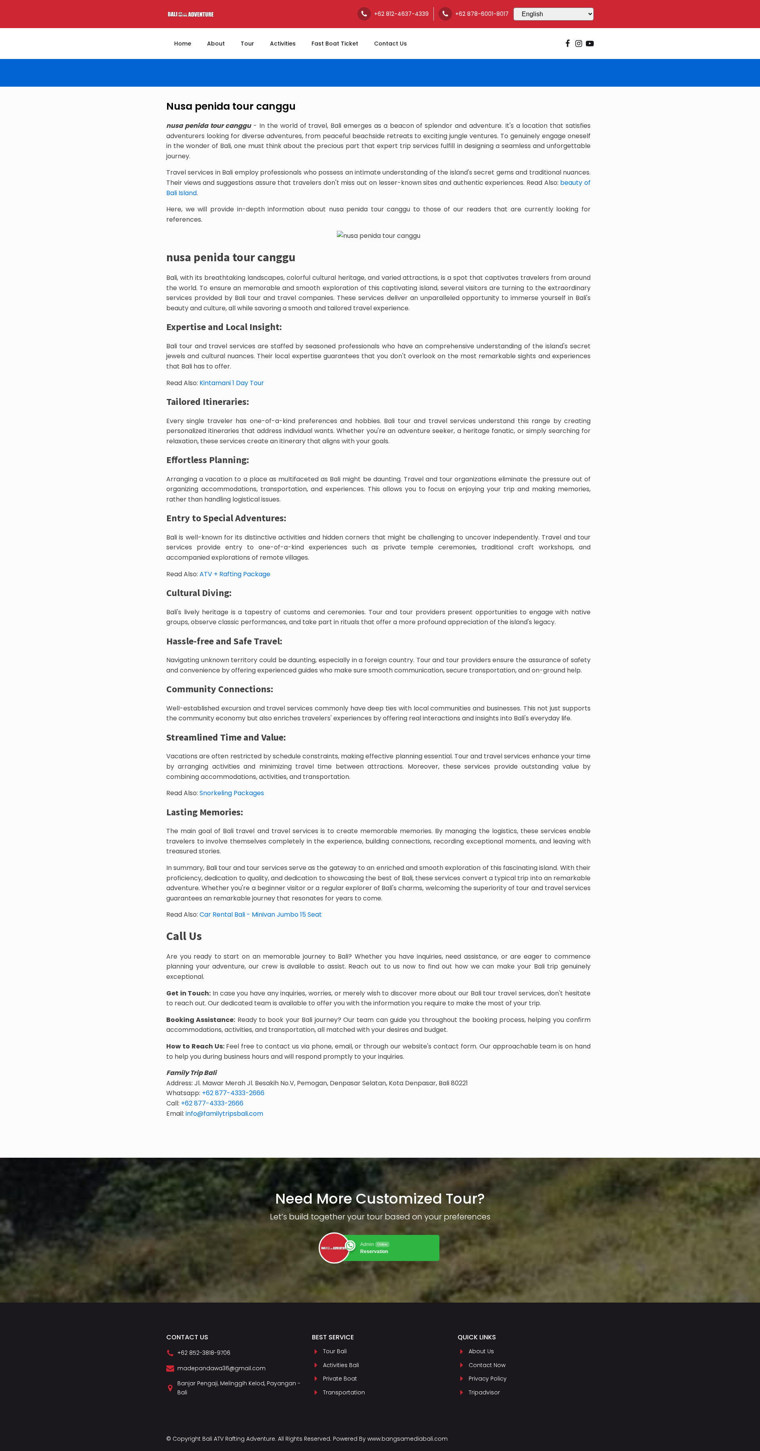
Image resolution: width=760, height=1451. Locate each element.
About (216, 43)
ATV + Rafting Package (235, 574)
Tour (247, 43)
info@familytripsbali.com (224, 1113)
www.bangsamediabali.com (407, 1439)
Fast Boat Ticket (335, 43)
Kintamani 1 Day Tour (232, 382)
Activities (283, 43)
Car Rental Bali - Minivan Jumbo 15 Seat (261, 914)
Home (182, 43)
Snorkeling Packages (232, 793)
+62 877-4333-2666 (233, 1093)
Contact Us (390, 43)
